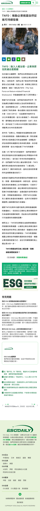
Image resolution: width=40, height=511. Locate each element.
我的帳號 (20, 502)
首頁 (3, 9)
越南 (24, 458)
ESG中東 (5, 466)
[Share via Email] (9, 59)
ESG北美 (5, 461)
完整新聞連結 (22, 257)
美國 (11, 463)
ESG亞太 (5, 455)
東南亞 (18, 458)
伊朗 (11, 469)
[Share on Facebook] (14, 59)
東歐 (19, 480)
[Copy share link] (23, 59)
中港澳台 (6, 458)
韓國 (29, 458)
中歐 (4, 480)
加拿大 (5, 463)
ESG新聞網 (9, 9)
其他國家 (25, 488)
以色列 (5, 469)
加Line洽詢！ (13, 444)
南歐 (14, 480)
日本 (12, 458)
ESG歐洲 (5, 477)
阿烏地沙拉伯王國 (9, 472)
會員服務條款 (29, 498)
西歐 (24, 480)
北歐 (9, 480)
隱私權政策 (20, 498)
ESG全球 (5, 486)
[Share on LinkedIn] (4, 59)
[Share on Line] (18, 59)
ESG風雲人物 (15, 488)
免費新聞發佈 (10, 498)
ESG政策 (6, 488)
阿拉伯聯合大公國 (21, 469)
